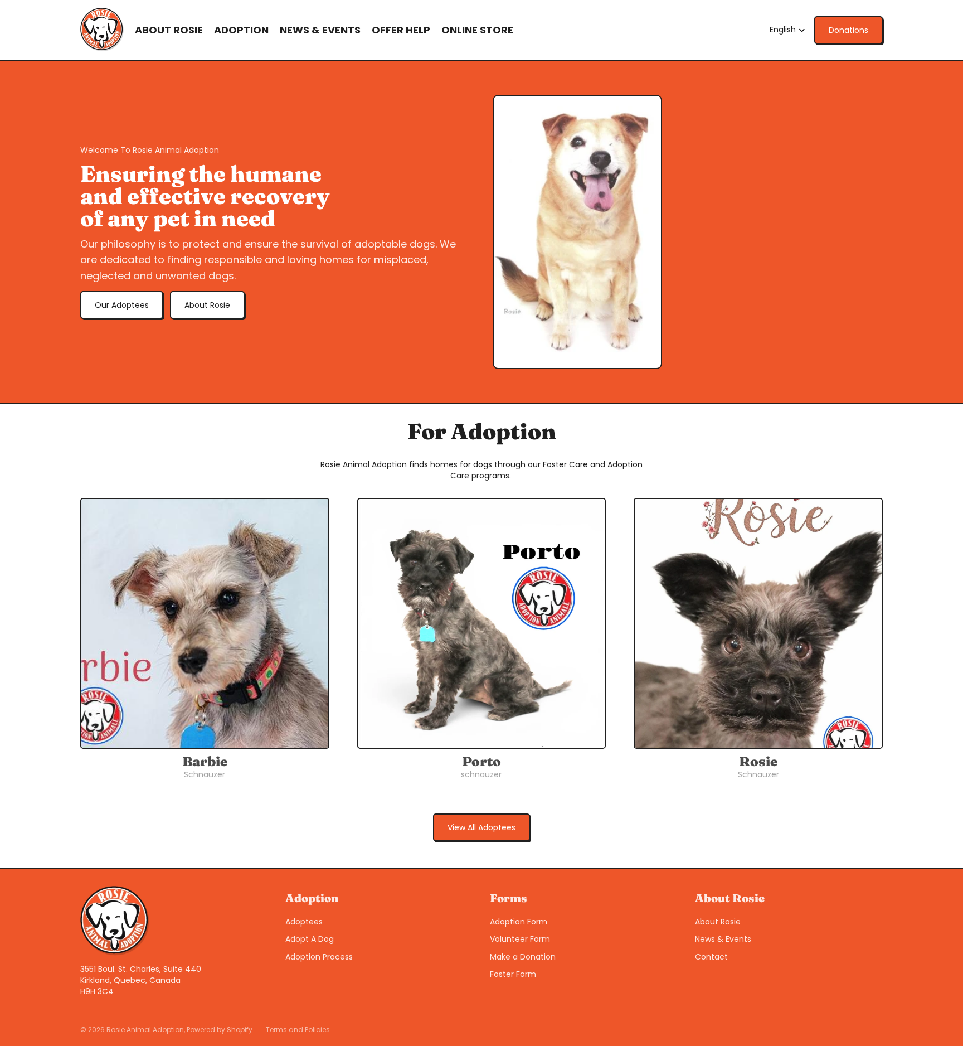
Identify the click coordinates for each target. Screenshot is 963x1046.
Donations (848, 30)
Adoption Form (518, 921)
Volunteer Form (520, 939)
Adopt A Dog (309, 939)
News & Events (723, 939)
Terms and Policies (298, 1029)
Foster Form (513, 974)
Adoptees (304, 921)
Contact (711, 956)
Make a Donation (523, 956)
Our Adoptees (122, 305)
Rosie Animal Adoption (145, 1029)
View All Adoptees (481, 827)
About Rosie (207, 305)
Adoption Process (319, 956)
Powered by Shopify (219, 1029)
